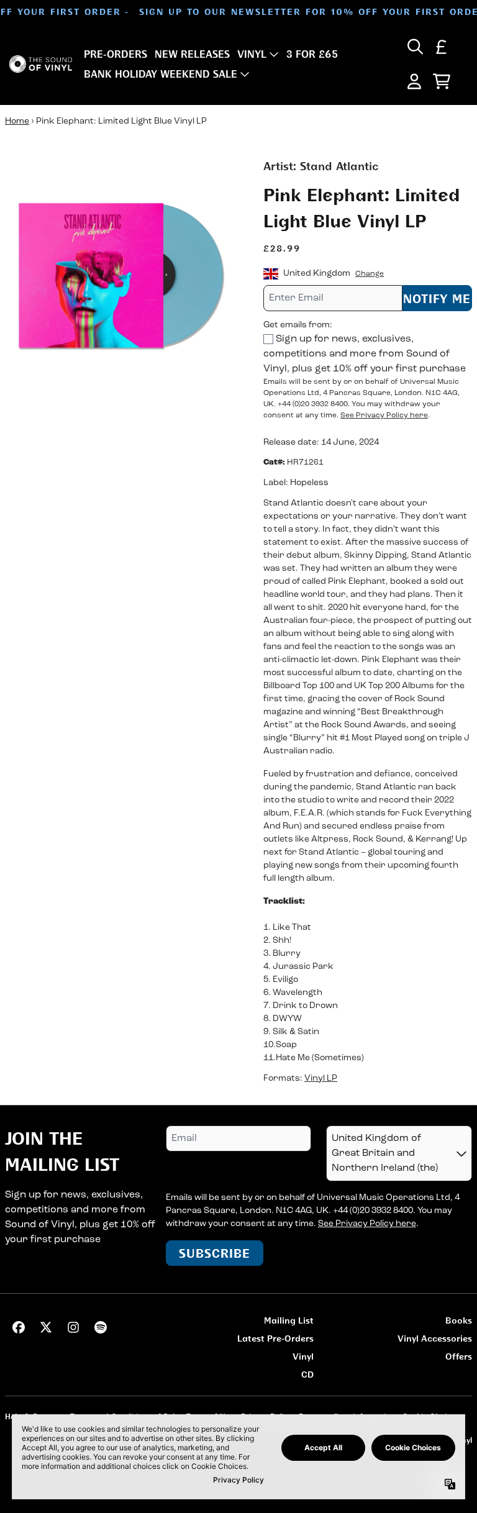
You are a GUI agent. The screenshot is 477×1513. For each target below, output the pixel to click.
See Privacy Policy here (384, 415)
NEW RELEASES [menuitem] (192, 54)
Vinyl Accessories (435, 1338)
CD (307, 1374)
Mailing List (289, 1320)
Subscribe (214, 1253)
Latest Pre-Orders (275, 1338)
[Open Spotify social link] (100, 1327)
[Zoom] (121, 274)
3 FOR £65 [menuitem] (312, 54)
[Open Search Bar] (414, 46)
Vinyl (303, 1356)
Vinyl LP (320, 1078)
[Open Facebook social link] (18, 1327)
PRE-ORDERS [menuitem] (115, 54)
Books (458, 1320)
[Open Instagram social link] (73, 1327)
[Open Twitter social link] (46, 1327)
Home (17, 121)
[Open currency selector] (441, 46)
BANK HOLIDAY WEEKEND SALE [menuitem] (160, 74)
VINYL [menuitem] (251, 54)
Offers (458, 1356)
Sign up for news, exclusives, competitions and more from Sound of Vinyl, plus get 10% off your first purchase (364, 354)
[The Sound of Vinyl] (40, 64)
